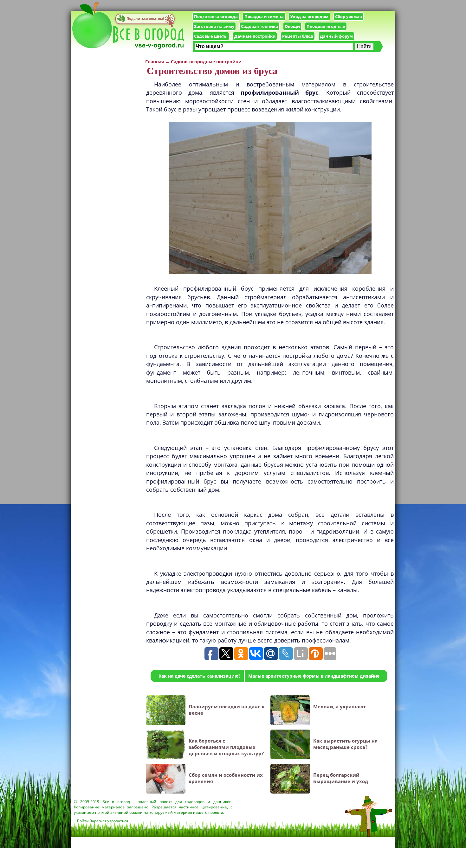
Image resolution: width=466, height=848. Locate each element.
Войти (83, 821)
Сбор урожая (348, 16)
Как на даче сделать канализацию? (200, 676)
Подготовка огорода (216, 16)
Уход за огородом (309, 16)
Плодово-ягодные (326, 26)
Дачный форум (336, 36)
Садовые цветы (211, 36)
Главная (154, 62)
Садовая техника (259, 26)
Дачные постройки (254, 36)
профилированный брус (279, 92)
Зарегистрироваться (109, 821)
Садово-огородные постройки (206, 62)
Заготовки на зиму (214, 26)
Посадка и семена (264, 16)
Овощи (292, 26)
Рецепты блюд (297, 36)
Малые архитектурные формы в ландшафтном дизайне (313, 676)
